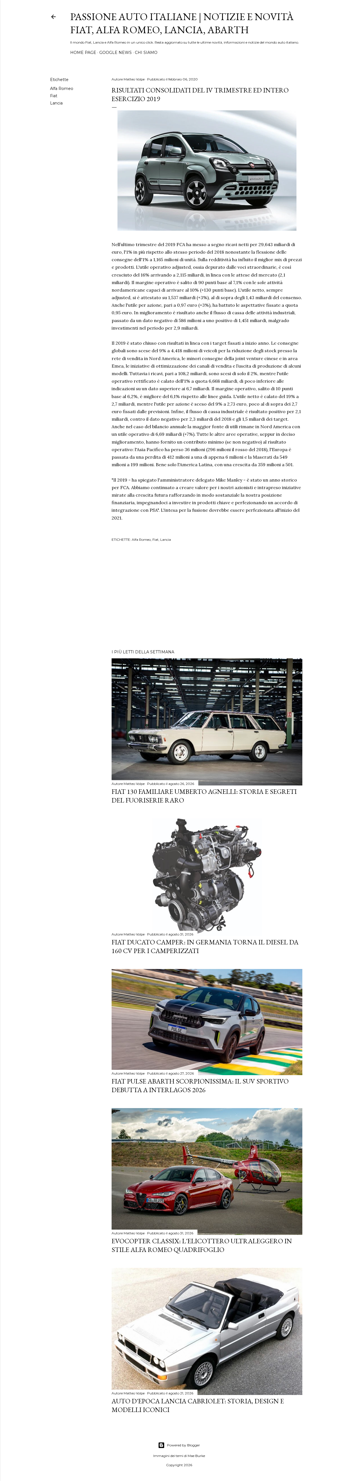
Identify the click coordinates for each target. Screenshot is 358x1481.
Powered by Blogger (183, 1445)
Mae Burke (196, 1456)
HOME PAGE (83, 52)
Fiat (53, 95)
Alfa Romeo (61, 88)
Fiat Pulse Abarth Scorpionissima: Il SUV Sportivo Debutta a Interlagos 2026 (200, 1085)
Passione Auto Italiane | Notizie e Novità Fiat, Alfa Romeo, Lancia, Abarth (182, 23)
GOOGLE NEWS (115, 52)
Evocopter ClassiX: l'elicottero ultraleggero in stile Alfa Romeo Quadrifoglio (202, 1245)
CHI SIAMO (146, 52)
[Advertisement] (207, 596)
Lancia (56, 103)
